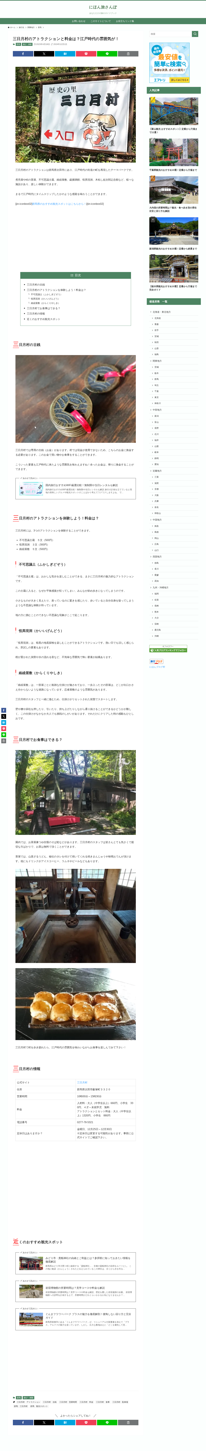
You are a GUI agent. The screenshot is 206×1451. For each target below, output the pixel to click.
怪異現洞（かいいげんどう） (45, 298)
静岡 (156, 458)
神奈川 (157, 403)
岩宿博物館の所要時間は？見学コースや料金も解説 (75, 1288)
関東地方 (157, 361)
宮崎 (156, 624)
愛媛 (156, 575)
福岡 (156, 594)
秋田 (156, 342)
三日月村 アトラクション (28, 1402)
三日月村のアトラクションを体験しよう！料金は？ (56, 290)
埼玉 (156, 385)
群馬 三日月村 (21, 1406)
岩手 (156, 330)
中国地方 (157, 519)
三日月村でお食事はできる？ (43, 308)
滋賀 (156, 483)
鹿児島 (157, 630)
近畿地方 (157, 471)
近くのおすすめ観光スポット (43, 319)
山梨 (156, 446)
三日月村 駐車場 (120, 1402)
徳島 (156, 563)
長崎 (156, 606)
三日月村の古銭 (36, 284)
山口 (156, 550)
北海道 (157, 318)
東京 (156, 397)
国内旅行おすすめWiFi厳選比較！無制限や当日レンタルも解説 (82, 485)
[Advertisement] (75, 239)
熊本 (156, 612)
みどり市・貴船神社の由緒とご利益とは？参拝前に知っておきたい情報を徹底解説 (88, 1260)
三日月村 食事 (103, 1402)
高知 (156, 581)
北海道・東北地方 (162, 312)
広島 (156, 544)
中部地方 (157, 410)
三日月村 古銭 (49, 1402)
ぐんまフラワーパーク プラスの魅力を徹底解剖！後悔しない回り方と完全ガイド (88, 1316)
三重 (156, 477)
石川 (156, 434)
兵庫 (156, 501)
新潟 (156, 416)
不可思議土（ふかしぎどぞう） (46, 294)
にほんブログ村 (157, 667)
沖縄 (156, 636)
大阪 (156, 495)
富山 (156, 422)
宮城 (156, 336)
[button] (23, 53)
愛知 (156, 464)
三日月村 (82, 1082)
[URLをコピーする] (128, 53)
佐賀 (156, 600)
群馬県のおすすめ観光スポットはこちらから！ (59, 203)
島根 (156, 532)
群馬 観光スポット (39, 1406)
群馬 (18, 44)
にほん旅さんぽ (103, 7)
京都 (156, 489)
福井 (156, 440)
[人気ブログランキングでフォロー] (168, 651)
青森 (156, 324)
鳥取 (156, 526)
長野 (156, 428)
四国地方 (157, 556)
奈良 (156, 507)
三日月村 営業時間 (68, 1402)
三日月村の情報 (36, 313)
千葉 (156, 391)
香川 (156, 569)
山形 (156, 348)
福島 (156, 354)
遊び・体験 (27, 44)
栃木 (156, 373)
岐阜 (156, 452)
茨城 (156, 367)
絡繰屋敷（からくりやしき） (45, 303)
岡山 (156, 538)
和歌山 (157, 513)
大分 (156, 618)
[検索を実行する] (195, 34)
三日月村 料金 (86, 1402)
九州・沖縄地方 (161, 587)
